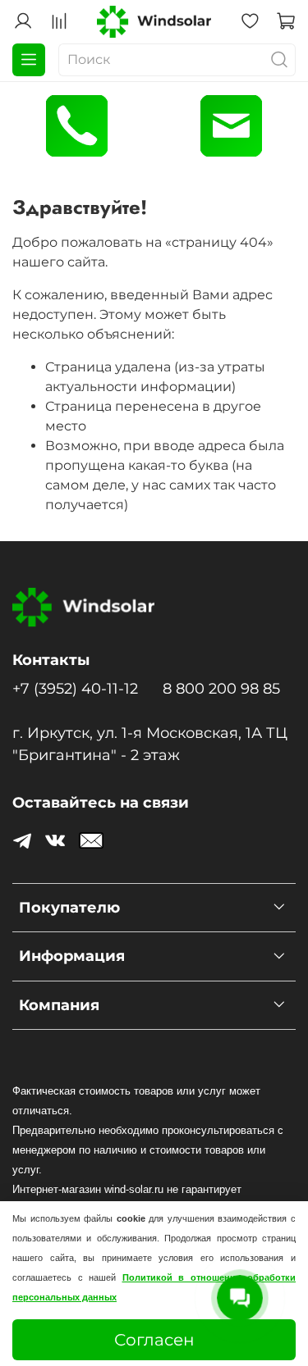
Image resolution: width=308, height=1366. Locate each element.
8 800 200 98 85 (221, 688)
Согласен (154, 1340)
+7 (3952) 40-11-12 (75, 688)
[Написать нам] (231, 126)
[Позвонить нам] (77, 126)
